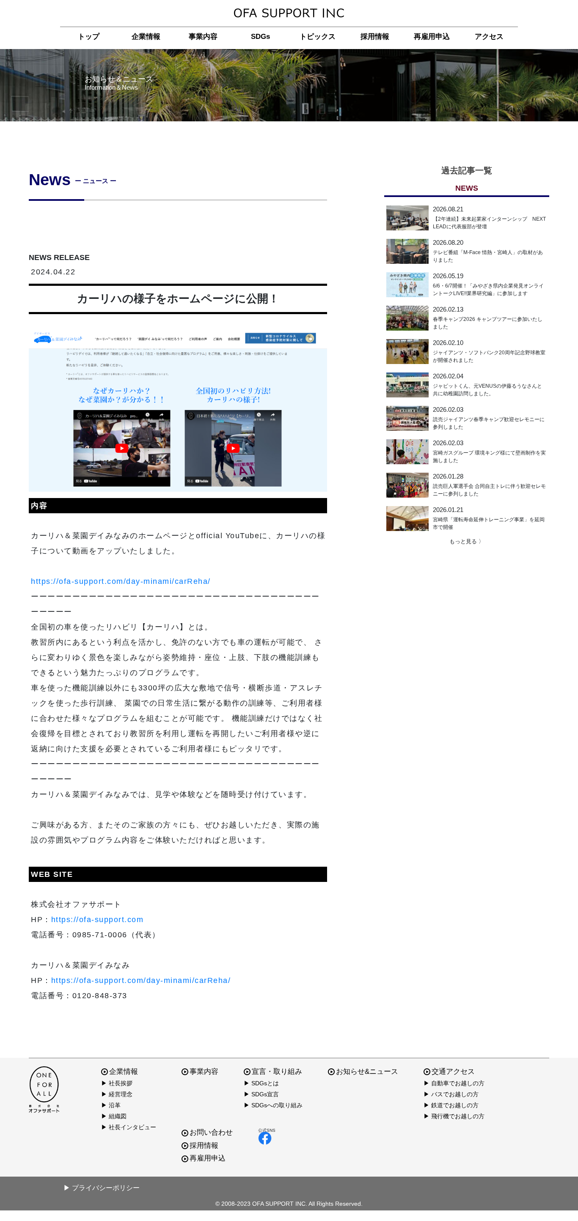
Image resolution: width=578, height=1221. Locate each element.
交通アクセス (453, 1072)
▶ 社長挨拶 (116, 1083)
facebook (266, 1138)
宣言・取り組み (277, 1072)
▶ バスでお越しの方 (451, 1094)
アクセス (489, 37)
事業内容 (203, 37)
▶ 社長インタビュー (128, 1127)
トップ (88, 37)
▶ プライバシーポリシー (101, 1187)
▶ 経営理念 (116, 1094)
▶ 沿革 (111, 1105)
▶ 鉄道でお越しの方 (451, 1105)
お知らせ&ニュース (367, 1072)
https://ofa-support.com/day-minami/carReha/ (121, 581)
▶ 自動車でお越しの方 (454, 1083)
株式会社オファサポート (289, 13)
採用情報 (375, 37)
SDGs (260, 37)
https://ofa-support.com (97, 919)
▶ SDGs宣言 (261, 1094)
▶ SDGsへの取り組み (273, 1105)
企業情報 (146, 37)
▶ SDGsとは (261, 1083)
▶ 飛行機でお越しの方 (454, 1116)
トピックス (318, 37)
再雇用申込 (432, 37)
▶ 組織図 (114, 1116)
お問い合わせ (211, 1132)
